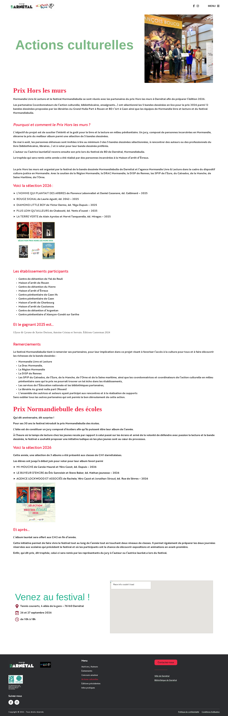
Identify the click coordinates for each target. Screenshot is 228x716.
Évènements (86, 671)
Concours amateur (89, 675)
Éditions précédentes (90, 683)
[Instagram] (197, 6)
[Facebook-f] (194, 6)
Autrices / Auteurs (89, 666)
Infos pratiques (88, 687)
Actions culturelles (89, 679)
